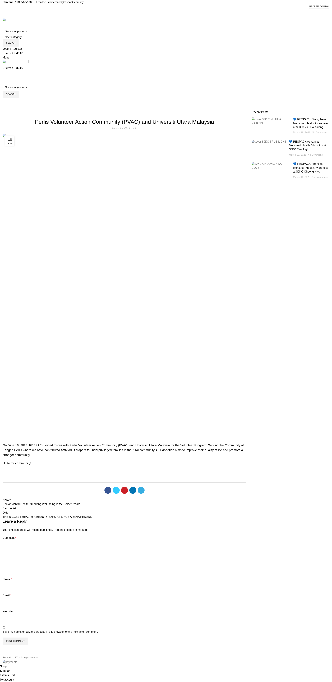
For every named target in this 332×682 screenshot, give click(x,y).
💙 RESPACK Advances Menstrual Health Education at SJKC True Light (307, 145)
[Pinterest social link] (124, 490)
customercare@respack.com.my (64, 2)
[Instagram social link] (166, 11)
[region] (124, 379)
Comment (9, 537)
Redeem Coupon (319, 6)
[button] (124, 428)
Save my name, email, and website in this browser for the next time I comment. (50, 631)
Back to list (9, 508)
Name (7, 579)
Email (7, 595)
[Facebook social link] (158, 11)
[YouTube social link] (170, 11)
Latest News (18, 108)
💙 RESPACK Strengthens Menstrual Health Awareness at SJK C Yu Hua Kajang (310, 123)
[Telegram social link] (141, 490)
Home (5, 108)
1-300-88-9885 (24, 2)
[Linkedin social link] (174, 11)
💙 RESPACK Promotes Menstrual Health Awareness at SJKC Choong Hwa (310, 167)
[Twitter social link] (162, 11)
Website (8, 611)
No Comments (320, 132)
